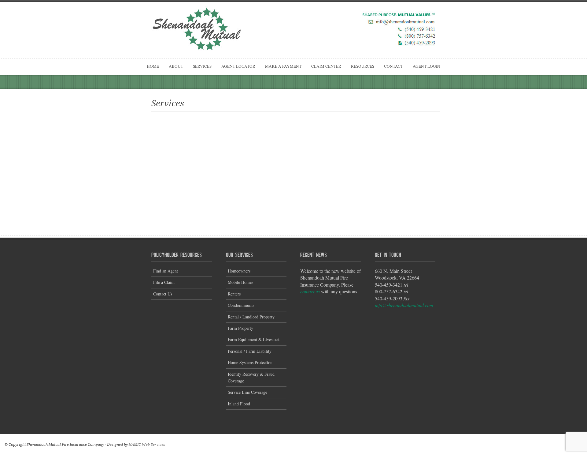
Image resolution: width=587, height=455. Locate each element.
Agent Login (426, 66)
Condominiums (241, 305)
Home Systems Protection (250, 362)
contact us (310, 291)
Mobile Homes (240, 282)
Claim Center (326, 66)
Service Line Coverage (247, 392)
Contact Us (162, 294)
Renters (234, 294)
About (176, 66)
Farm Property (240, 328)
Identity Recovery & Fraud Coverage (251, 377)
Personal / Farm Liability (249, 351)
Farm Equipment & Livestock (254, 339)
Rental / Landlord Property (251, 317)
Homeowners (239, 271)
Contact (393, 66)
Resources (362, 66)
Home (153, 66)
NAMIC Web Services (147, 444)
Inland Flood (239, 404)
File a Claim (164, 282)
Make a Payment (283, 66)
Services (202, 66)
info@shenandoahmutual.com (404, 305)
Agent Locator (238, 66)
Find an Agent (165, 271)
